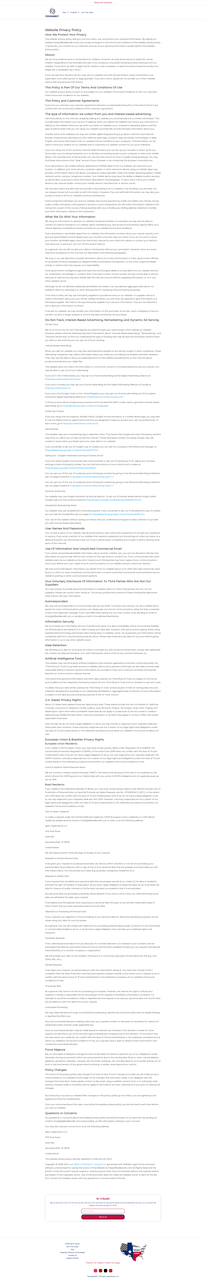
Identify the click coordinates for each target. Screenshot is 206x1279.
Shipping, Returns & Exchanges (72, 1252)
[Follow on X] (105, 1270)
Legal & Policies (72, 1258)
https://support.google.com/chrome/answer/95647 (70, 468)
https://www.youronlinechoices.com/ (104, 397)
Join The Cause (87, 12)
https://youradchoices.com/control (80, 423)
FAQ (72, 1249)
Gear (64, 12)
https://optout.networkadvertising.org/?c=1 (92, 477)
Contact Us (72, 1255)
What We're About (72, 1244)
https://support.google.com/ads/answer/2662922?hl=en (114, 500)
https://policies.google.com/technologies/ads (86, 406)
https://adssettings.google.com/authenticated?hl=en (71, 450)
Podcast (74, 12)
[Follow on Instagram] (95, 1270)
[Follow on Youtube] (100, 1270)
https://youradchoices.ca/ (57, 388)
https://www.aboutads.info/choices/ (62, 379)
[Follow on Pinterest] (110, 1270)
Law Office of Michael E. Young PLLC (87, 1164)
